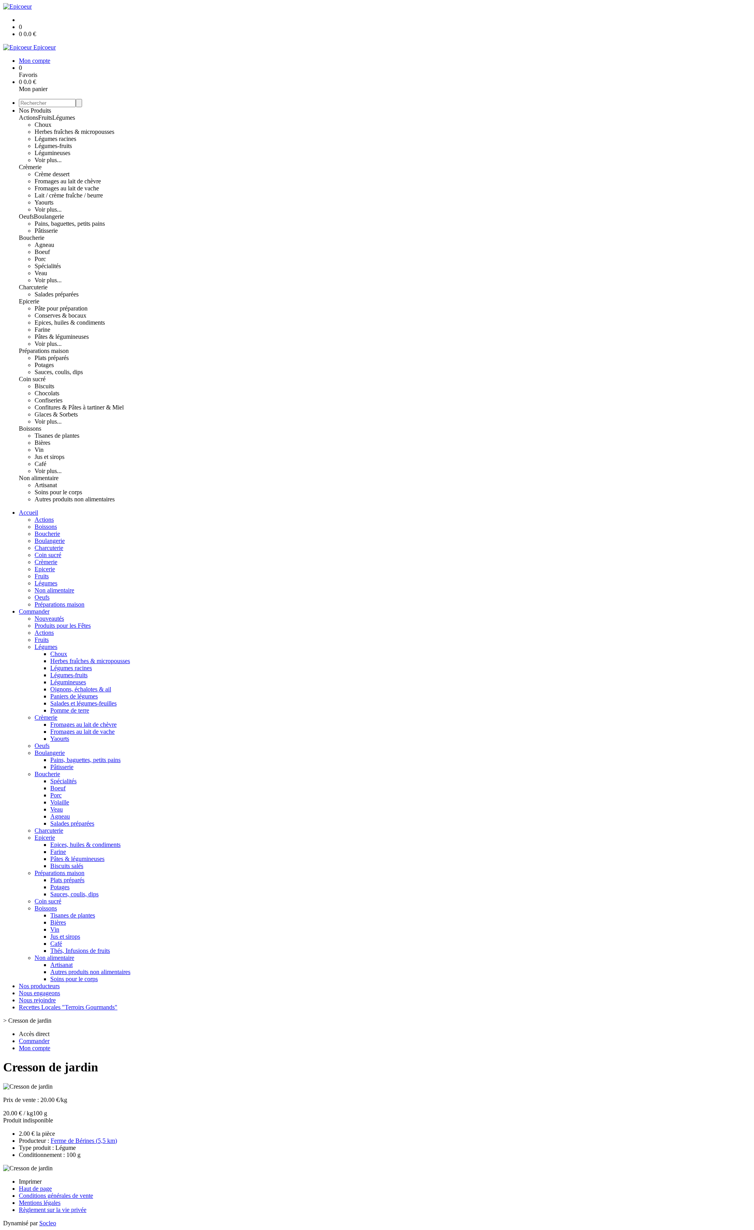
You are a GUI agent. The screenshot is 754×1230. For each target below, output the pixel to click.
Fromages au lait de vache (67, 188)
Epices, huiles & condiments (70, 322)
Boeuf (42, 252)
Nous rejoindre (37, 1000)
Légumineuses (52, 153)
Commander (34, 611)
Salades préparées (57, 294)
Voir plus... (48, 160)
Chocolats (47, 393)
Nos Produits (35, 110)
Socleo (47, 1223)
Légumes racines (55, 138)
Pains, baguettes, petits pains (70, 223)
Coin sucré (32, 379)
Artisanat (46, 485)
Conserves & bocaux (60, 315)
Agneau (44, 244)
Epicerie (29, 301)
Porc (40, 259)
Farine (42, 329)
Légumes (63, 117)
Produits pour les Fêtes (63, 625)
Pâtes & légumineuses (62, 336)
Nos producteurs (39, 986)
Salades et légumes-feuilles (83, 703)
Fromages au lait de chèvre (68, 181)
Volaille (59, 802)
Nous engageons (39, 993)
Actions (28, 117)
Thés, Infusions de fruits (80, 950)
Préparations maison (44, 350)
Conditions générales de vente (56, 1195)
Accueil (28, 512)
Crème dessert (52, 174)
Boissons (30, 428)
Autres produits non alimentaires (75, 499)
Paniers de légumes (74, 696)
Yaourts (44, 202)
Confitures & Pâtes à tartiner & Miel (79, 407)
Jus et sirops (49, 456)
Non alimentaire (39, 478)
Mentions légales (39, 1202)
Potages (44, 365)
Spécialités (48, 266)
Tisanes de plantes (57, 435)
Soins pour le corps (58, 492)
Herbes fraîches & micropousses (74, 131)
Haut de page (35, 1188)
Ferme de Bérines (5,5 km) (84, 1140)
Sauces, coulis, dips (59, 372)
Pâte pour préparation (61, 308)
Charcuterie (33, 287)
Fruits (45, 117)
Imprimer (30, 1181)
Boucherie (31, 237)
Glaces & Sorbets (56, 414)
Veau (41, 273)
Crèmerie (30, 167)
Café (40, 464)
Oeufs (26, 216)
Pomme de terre (69, 710)
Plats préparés (52, 358)
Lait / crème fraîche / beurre (69, 195)
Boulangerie (49, 216)
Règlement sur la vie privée (52, 1209)
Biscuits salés (66, 866)
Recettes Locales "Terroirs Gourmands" (68, 1007)
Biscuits (44, 386)
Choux (43, 124)
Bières (42, 442)
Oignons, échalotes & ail (80, 689)
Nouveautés (49, 618)
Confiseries (48, 400)
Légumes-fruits (53, 146)
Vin (39, 449)
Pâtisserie (46, 230)
